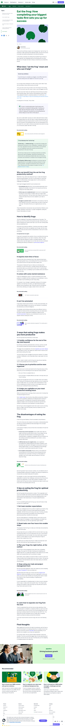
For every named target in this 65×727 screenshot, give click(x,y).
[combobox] (54, 2)
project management (22, 570)
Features (6, 2)
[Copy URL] (8, 35)
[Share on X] (6, 35)
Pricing (33, 2)
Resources (20, 2)
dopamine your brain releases (41, 348)
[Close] (62, 724)
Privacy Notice (18, 722)
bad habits (31, 630)
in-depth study (22, 397)
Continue (43, 720)
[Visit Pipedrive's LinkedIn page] (62, 721)
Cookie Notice (12, 722)
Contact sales (28, 2)
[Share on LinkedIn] (4, 35)
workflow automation (21, 313)
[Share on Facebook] (1, 35)
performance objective (39, 242)
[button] (4, 720)
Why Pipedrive (13, 2)
